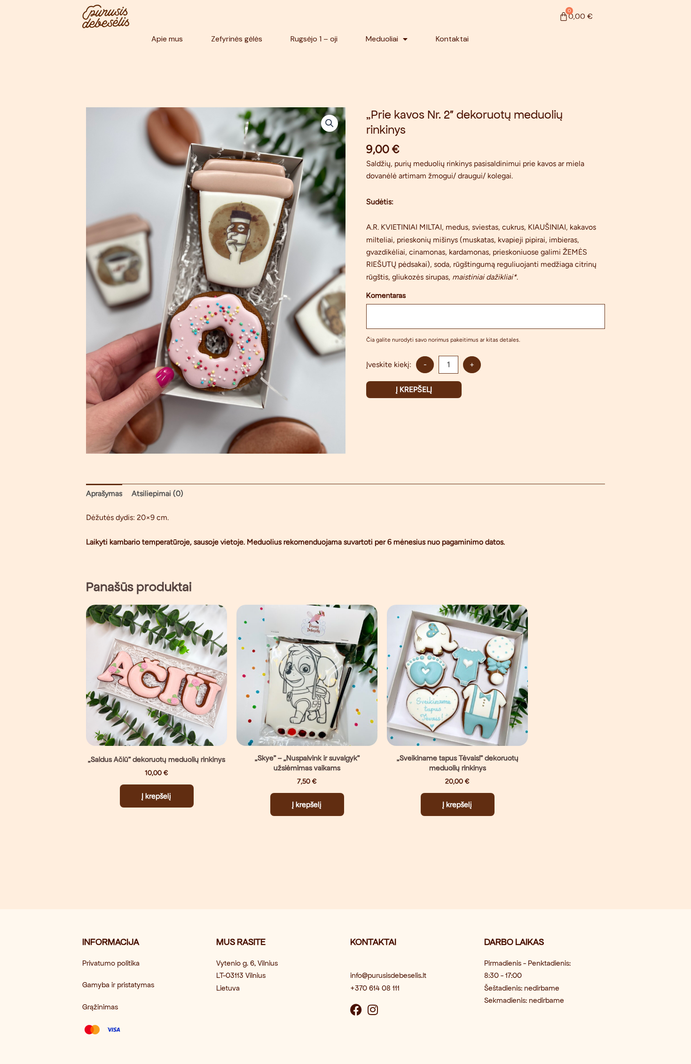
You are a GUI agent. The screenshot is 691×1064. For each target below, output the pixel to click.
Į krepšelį (414, 389)
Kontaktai (452, 39)
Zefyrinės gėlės (236, 39)
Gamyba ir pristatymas (118, 984)
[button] (329, 123)
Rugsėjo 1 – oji (314, 39)
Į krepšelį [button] (156, 796)
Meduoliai (382, 39)
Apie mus (167, 39)
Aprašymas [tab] (104, 493)
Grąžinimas (100, 1006)
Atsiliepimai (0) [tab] (157, 493)
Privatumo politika (111, 963)
